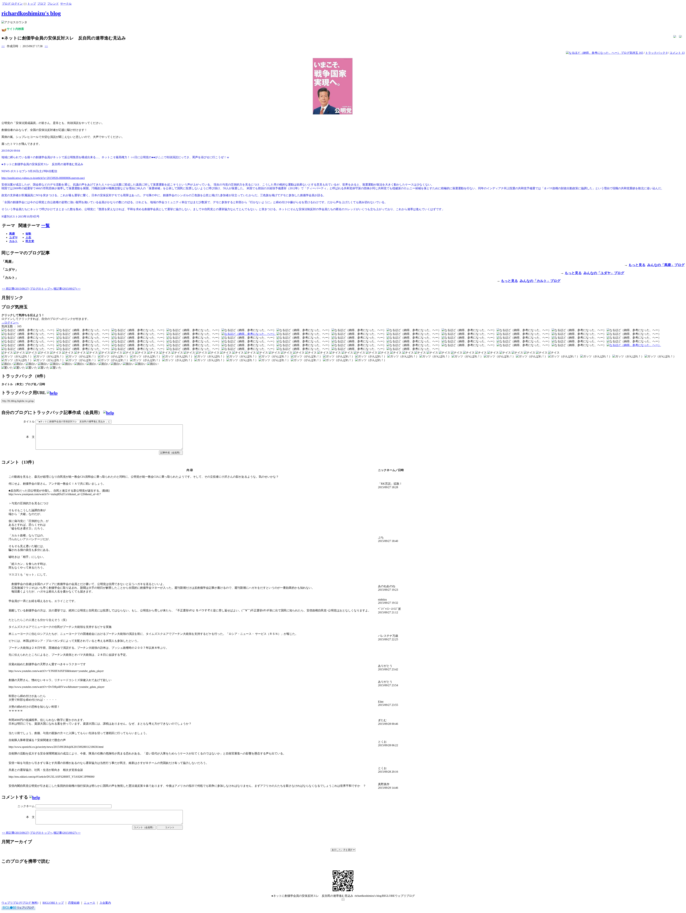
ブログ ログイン (12, 3)
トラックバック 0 (656, 52)
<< (3, 46)
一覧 (45, 225)
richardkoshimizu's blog (31, 13)
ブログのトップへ (41, 288)
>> (46, 46)
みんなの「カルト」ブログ (540, 281)
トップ (31, 3)
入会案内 (105, 902)
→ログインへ (10, 322)
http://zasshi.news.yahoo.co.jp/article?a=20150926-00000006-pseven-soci (43, 177)
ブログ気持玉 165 (631, 52)
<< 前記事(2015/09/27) (15, 288)
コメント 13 (677, 52)
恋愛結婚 (73, 902)
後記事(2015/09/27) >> (67, 288)
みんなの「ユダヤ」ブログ (603, 273)
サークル (66, 3)
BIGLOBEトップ (53, 902)
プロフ (41, 3)
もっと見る (636, 265)
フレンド (53, 3)
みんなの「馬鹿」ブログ (666, 265)
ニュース (89, 902)
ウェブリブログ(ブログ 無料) (19, 902)
